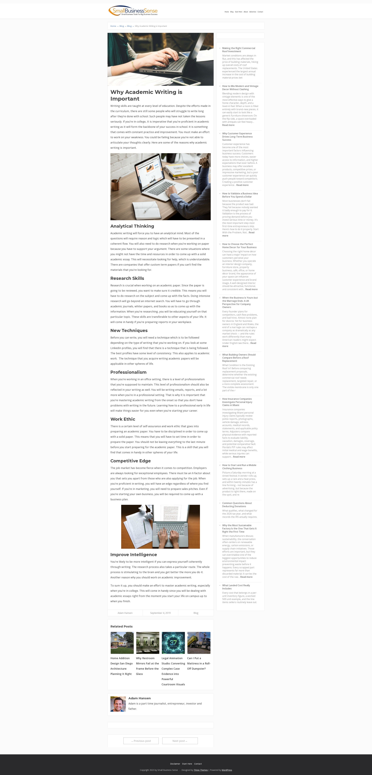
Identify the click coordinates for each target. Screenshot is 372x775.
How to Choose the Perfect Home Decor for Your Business (239, 245)
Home (227, 12)
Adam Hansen (125, 613)
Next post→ (180, 741)
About (246, 12)
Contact (260, 12)
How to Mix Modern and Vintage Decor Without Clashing (240, 87)
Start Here (238, 12)
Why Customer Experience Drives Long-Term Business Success (237, 136)
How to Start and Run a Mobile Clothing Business (239, 467)
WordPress (227, 770)
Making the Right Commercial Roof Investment (238, 50)
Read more (228, 125)
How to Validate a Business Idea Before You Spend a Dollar (240, 195)
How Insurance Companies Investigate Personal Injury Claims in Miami (237, 402)
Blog (232, 12)
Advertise (252, 12)
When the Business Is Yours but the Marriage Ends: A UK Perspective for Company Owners (240, 302)
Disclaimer (175, 763)
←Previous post (141, 741)
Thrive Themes (201, 770)
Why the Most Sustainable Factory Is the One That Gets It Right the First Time (239, 528)
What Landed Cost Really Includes (236, 587)
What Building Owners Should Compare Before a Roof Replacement (239, 357)
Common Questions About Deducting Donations (237, 504)
